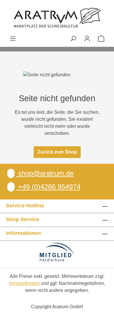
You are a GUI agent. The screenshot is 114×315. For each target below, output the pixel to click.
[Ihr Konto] (87, 38)
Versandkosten (24, 283)
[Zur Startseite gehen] (57, 17)
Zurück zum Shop (57, 151)
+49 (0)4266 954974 (48, 187)
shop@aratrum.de (45, 173)
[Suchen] (73, 38)
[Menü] (13, 38)
